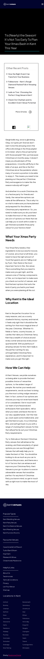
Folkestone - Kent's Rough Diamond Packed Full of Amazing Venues (22, 84)
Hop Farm (7, 554)
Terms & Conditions (10, 580)
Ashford (5, 602)
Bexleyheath (26, 602)
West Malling (7, 648)
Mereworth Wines (9, 557)
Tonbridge (6, 644)
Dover (5, 615)
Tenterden (6, 641)
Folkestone (25, 618)
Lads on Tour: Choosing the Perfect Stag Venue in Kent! (20, 93)
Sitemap (6, 590)
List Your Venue (9, 587)
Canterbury (26, 605)
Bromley (5, 605)
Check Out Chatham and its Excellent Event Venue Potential (22, 101)
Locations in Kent (12, 595)
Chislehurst (26, 608)
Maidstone (6, 628)
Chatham (6, 608)
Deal (23, 612)
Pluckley (5, 635)
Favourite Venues (10, 540)
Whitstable (25, 648)
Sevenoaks (6, 638)
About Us (6, 573)
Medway (5, 631)
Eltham (24, 615)
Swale (24, 638)
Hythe (5, 625)
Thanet (24, 641)
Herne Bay (25, 621)
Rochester (25, 635)
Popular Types (9, 514)
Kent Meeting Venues (11, 529)
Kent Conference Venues (12, 526)
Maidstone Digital (14, 655)
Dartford (5, 612)
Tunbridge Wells (27, 644)
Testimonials (8, 576)
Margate (25, 628)
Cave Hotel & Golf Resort (12, 547)
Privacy (6, 583)
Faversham (6, 618)
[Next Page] (30, 111)
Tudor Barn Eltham (10, 550)
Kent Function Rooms (11, 533)
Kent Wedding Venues (11, 519)
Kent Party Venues (10, 523)
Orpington (25, 631)
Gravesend (6, 621)
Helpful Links (8, 567)
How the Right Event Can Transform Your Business (19, 75)
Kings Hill (25, 625)
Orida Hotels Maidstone (12, 561)
